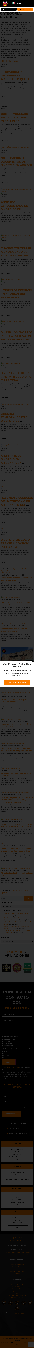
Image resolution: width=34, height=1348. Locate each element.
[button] (31, 3)
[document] (17, 674)
